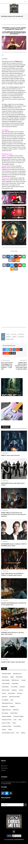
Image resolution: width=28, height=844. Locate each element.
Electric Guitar (5, 690)
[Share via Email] (10, 353)
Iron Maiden (5, 700)
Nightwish (14, 336)
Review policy (4, 768)
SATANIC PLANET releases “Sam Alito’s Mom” (13, 662)
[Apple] (10, 260)
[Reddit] (7, 353)
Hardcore (19, 693)
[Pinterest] (4, 353)
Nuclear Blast (21, 336)
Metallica (12, 706)
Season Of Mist (6, 723)
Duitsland (22, 686)
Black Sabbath (5, 680)
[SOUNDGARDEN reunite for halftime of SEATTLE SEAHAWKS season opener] (14, 529)
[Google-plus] (14, 260)
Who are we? (4, 766)
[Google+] (10, 349)
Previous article (6, 360)
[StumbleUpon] (17, 349)
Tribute (10, 729)
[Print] (14, 353)
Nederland (8, 336)
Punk (15, 719)
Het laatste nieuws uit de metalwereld (12, 16)
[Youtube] (20, 256)
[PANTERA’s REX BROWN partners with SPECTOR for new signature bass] (14, 588)
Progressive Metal (18, 716)
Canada (23, 680)
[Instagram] (16, 256)
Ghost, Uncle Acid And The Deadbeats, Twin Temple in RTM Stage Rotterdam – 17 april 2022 (7, 366)
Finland (7, 334)
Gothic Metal (20, 334)
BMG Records (15, 680)
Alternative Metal (6, 673)
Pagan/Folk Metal (6, 716)
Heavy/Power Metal (14, 696)
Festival (21, 690)
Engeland (14, 690)
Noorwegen (5, 713)
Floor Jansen (13, 334)
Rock (20, 719)
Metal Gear (5, 706)
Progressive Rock (6, 719)
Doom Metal (14, 686)
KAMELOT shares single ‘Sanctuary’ (10, 455)
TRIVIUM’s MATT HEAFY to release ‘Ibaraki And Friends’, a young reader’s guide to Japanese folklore (21, 366)
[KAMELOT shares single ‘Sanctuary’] (14, 441)
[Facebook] (8, 256)
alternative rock (17, 673)
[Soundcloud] (18, 260)
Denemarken (5, 686)
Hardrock (4, 696)
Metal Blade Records (7, 703)
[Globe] (4, 256)
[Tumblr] (20, 349)
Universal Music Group (8, 732)
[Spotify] (24, 256)
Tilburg (4, 729)
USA (17, 732)
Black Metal (19, 677)
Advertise (3, 770)
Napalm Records (6, 709)
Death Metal (15, 683)
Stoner (14, 723)
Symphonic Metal (9, 339)
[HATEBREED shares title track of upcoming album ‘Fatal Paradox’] (14, 618)
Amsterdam (5, 677)
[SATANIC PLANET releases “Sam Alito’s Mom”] (14, 647)
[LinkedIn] (14, 349)
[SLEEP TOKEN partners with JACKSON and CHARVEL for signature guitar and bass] (14, 559)
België (12, 677)
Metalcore (18, 703)
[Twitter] (12, 256)
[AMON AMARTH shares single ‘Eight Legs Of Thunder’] (14, 468)
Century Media (6, 683)
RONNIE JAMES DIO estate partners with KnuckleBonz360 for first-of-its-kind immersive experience (13, 514)
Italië (12, 700)
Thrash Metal (16, 726)
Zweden (23, 732)
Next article (22, 360)
